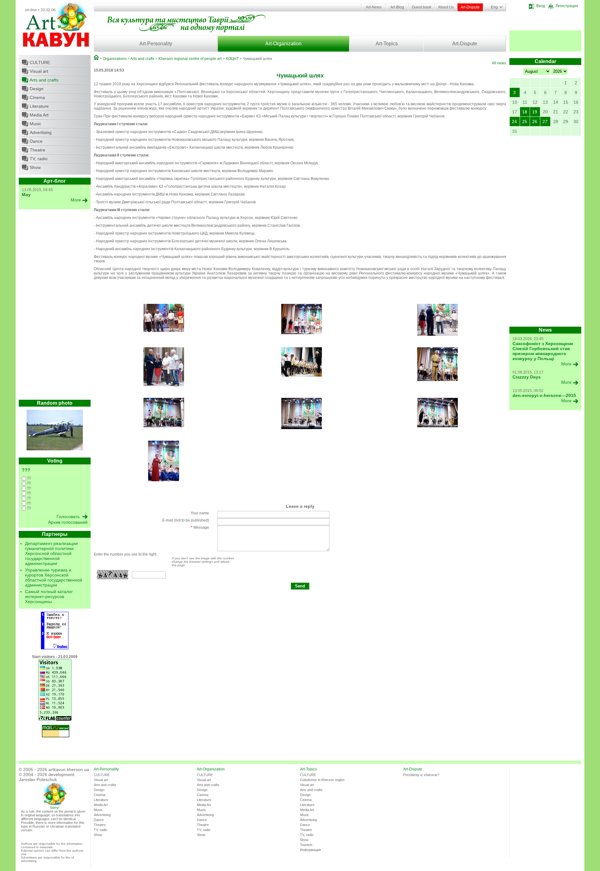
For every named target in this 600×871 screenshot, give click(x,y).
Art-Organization (283, 43)
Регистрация (567, 6)
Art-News (373, 7)
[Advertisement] (55, 306)
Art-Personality (155, 43)
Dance (36, 141)
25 (524, 121)
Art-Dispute (470, 7)
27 (545, 121)
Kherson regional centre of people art (190, 59)
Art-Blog (397, 7)
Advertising (41, 132)
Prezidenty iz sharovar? (421, 775)
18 (524, 111)
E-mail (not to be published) (185, 520)
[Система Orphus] (54, 648)
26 (534, 121)
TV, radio (39, 158)
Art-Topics (387, 43)
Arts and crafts (44, 79)
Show (35, 167)
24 (514, 121)
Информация (310, 850)
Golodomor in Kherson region (322, 780)
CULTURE (40, 62)
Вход (540, 6)
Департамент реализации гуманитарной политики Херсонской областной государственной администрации (51, 553)
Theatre (37, 149)
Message (200, 527)
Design (36, 88)
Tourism (306, 845)
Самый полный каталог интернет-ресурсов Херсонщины (49, 596)
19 (534, 111)
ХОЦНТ (232, 59)
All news (499, 63)
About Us (446, 7)
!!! (28, 478)
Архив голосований (68, 522)
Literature (39, 106)
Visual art (39, 71)
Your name (200, 513)
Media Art (39, 114)
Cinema (37, 97)
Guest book (421, 7)
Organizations (115, 59)
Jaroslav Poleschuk (38, 779)
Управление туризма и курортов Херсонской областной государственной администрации (53, 577)
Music (35, 123)
